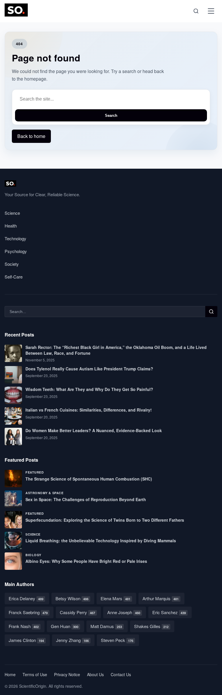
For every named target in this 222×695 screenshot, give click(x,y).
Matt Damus (106, 626)
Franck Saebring (28, 612)
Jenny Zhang (72, 640)
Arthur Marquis (161, 598)
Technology (15, 238)
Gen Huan (64, 626)
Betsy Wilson (72, 598)
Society (12, 264)
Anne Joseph (123, 612)
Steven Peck (117, 640)
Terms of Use (35, 674)
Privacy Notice (67, 674)
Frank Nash (24, 626)
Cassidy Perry (77, 612)
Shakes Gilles (151, 626)
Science (12, 213)
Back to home (31, 136)
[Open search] (196, 11)
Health (11, 226)
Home (10, 674)
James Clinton (26, 640)
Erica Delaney (26, 598)
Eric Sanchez (169, 612)
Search (111, 115)
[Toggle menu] (211, 11)
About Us (95, 674)
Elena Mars (115, 598)
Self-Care (14, 277)
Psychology (16, 251)
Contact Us (121, 674)
